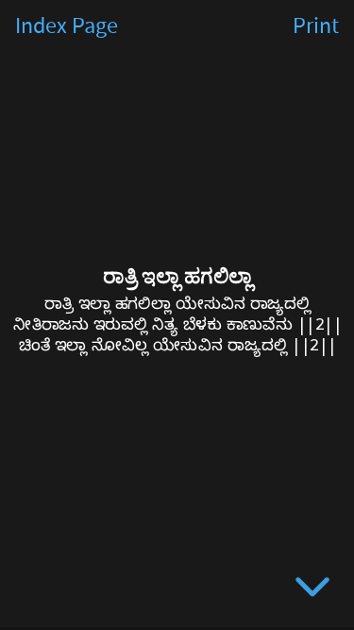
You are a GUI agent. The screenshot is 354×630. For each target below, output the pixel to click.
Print (316, 26)
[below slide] (312, 590)
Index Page (66, 26)
